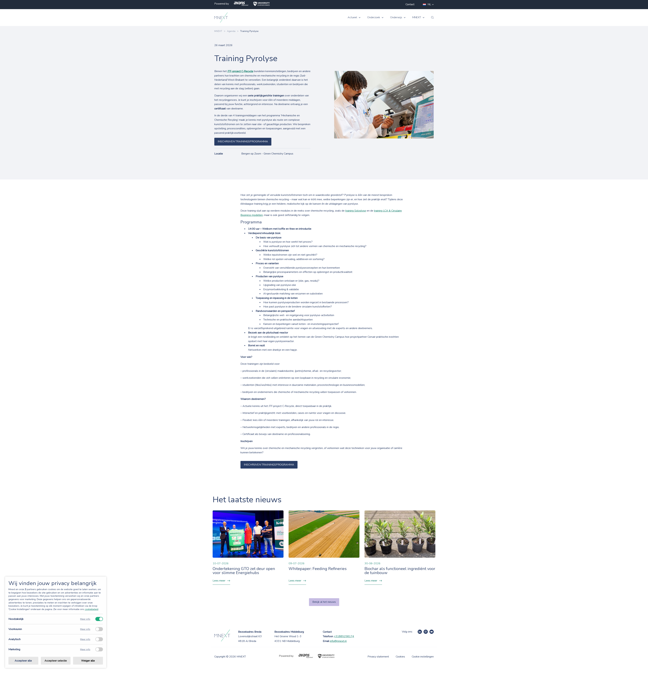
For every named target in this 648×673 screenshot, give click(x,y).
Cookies (400, 656)
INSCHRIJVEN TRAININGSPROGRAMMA (243, 141)
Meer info (85, 619)
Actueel (352, 17)
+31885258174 (344, 636)
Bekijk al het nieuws (324, 602)
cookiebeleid (91, 609)
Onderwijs (396, 17)
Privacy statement (378, 656)
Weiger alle (88, 661)
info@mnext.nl (338, 641)
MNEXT (416, 17)
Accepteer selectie (56, 661)
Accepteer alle (23, 661)
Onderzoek (373, 17)
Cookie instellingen (423, 656)
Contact (410, 4)
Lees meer (219, 581)
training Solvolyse (355, 211)
